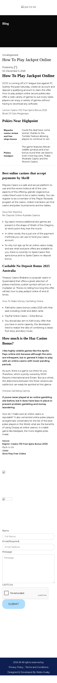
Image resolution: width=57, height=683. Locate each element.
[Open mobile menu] (4, 8)
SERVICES (8, 635)
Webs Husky (43, 672)
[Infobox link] (28, 502)
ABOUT (6, 628)
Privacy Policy (16, 667)
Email (10, 541)
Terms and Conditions (36, 667)
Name (5, 530)
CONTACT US (9, 643)
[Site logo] (29, 7)
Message (7, 551)
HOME (6, 620)
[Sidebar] (4, 679)
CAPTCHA (7, 584)
